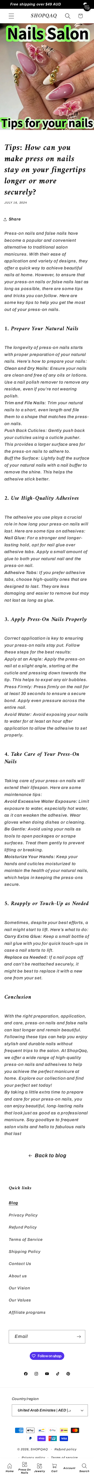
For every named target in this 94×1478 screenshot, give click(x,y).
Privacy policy (33, 1457)
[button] (11, 16)
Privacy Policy (23, 1215)
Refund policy (65, 1449)
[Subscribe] (79, 1336)
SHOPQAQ (39, 1449)
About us (18, 1276)
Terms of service (64, 1457)
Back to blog (50, 1155)
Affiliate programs (27, 1312)
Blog (13, 1203)
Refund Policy (23, 1227)
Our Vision (19, 1288)
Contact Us (20, 1263)
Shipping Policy (25, 1251)
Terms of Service (25, 1239)
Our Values (20, 1300)
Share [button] (15, 219)
